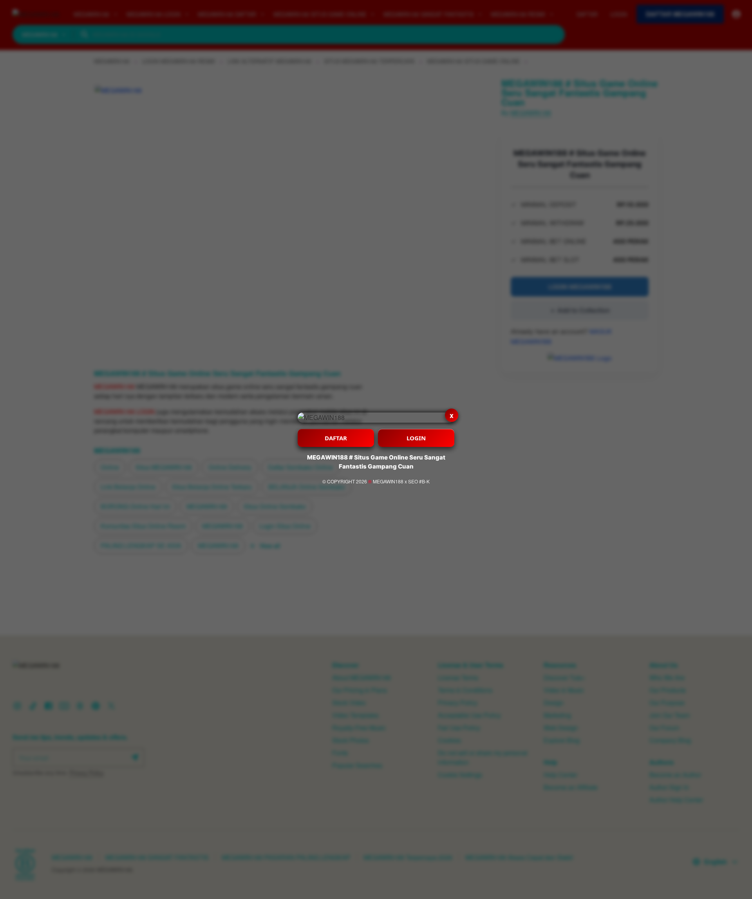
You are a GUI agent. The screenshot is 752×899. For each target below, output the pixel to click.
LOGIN (416, 438)
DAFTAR (336, 438)
